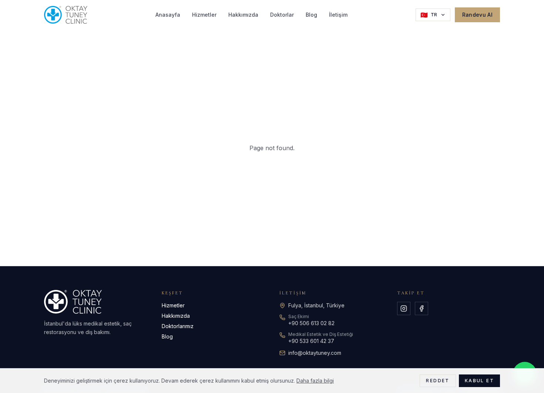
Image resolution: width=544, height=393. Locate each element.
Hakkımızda (243, 14)
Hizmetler (204, 14)
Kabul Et (479, 380)
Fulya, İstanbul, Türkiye (316, 305)
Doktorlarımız (178, 326)
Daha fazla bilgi (315, 380)
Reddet (437, 380)
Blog (311, 14)
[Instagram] (403, 308)
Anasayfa (167, 14)
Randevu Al (477, 14)
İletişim (338, 14)
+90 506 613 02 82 (311, 323)
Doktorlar (282, 14)
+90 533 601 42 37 (311, 341)
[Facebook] (421, 308)
